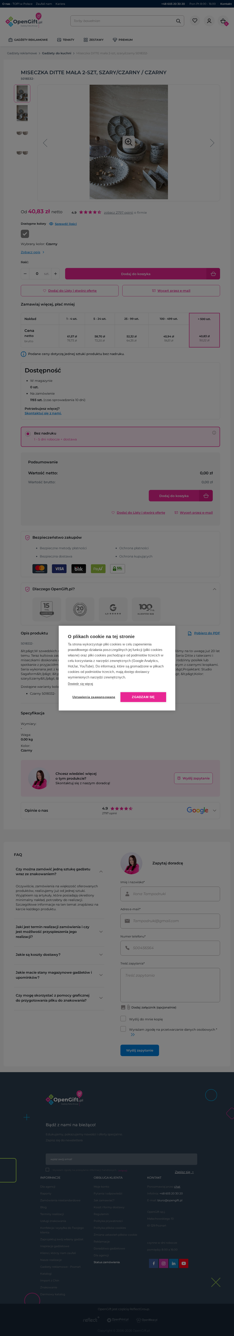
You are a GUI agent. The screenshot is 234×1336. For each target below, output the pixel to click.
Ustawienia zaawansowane (93, 697)
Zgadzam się (143, 697)
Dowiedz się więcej (80, 684)
